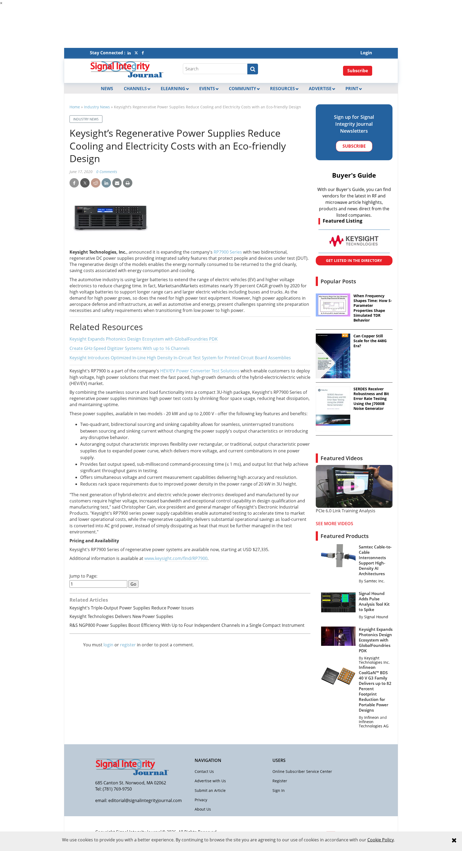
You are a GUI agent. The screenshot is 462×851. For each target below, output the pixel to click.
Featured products (345, 536)
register (128, 645)
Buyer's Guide (354, 175)
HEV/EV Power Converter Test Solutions (200, 371)
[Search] (252, 69)
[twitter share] (85, 183)
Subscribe (357, 71)
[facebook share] (74, 183)
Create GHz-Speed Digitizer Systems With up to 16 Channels (130, 348)
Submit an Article (210, 790)
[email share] (117, 183)
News (107, 88)
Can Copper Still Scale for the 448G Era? (370, 341)
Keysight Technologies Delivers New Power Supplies (121, 616)
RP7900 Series (228, 252)
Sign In (278, 790)
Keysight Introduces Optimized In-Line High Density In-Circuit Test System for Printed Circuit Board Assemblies (180, 358)
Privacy (201, 799)
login (108, 645)
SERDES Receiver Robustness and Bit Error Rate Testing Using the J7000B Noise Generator (371, 399)
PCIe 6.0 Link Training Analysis (345, 511)
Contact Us (204, 771)
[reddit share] (95, 183)
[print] (127, 183)
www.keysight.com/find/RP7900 (175, 558)
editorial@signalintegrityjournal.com (145, 800)
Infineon (371, 717)
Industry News (97, 106)
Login (366, 53)
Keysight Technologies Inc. (374, 660)
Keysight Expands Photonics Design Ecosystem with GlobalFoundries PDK (144, 339)
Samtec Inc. (374, 580)
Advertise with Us (210, 780)
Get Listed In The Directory (354, 260)
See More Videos (334, 523)
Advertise (320, 88)
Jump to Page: (83, 576)
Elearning (173, 88)
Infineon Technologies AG (373, 723)
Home (75, 106)
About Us (203, 809)
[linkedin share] (106, 183)
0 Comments (106, 171)
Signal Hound (376, 616)
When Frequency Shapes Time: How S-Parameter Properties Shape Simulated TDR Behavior (372, 308)
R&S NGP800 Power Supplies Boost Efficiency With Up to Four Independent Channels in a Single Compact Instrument (187, 625)
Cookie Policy (380, 840)
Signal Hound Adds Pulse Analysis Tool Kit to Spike (374, 601)
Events (207, 88)
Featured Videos (342, 458)
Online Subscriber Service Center (302, 771)
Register (279, 780)
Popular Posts (338, 281)
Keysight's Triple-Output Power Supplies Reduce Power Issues (132, 608)
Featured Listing (342, 220)
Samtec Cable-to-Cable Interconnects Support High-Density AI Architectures (375, 560)
